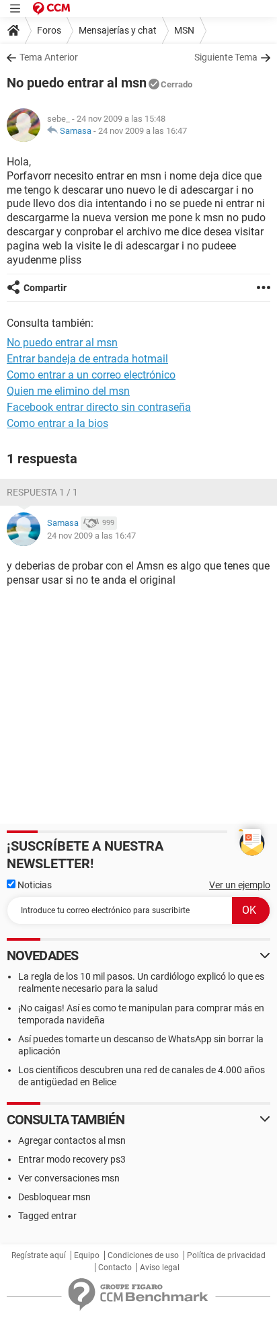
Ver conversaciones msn (69, 1178)
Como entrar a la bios (57, 423)
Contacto (115, 1267)
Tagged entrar (47, 1215)
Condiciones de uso (143, 1255)
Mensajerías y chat (118, 30)
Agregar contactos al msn (72, 1140)
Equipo (87, 1255)
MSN (184, 30)
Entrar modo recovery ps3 (72, 1159)
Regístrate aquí (38, 1255)
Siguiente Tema (226, 57)
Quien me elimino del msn (68, 391)
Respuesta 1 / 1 (42, 492)
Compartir (45, 287)
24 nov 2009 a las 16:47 (142, 131)
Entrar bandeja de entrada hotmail (87, 358)
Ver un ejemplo (239, 885)
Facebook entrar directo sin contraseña (99, 407)
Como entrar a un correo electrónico (91, 374)
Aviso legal (160, 1267)
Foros (49, 30)
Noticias (33, 885)
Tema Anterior (48, 57)
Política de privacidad (226, 1255)
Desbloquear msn (54, 1197)
